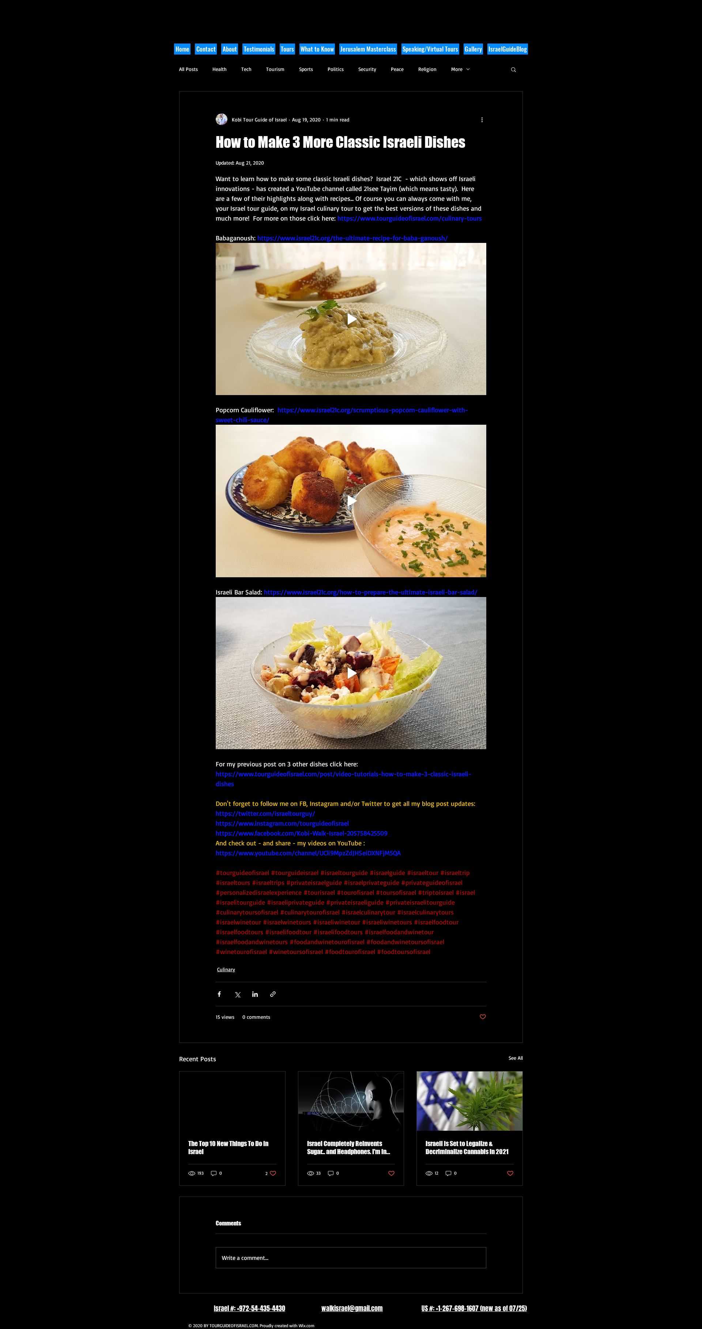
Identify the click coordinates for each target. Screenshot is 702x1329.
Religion (427, 69)
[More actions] (482, 119)
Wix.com (306, 1325)
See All (516, 1058)
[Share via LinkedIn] (255, 994)
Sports (306, 69)
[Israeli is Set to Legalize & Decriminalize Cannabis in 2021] (469, 1101)
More (457, 69)
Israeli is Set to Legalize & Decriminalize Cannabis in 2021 (467, 1148)
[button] (317, 49)
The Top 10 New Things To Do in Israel (228, 1148)
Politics (336, 69)
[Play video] (351, 319)
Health (219, 69)
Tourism (275, 69)
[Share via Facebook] (219, 994)
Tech (246, 69)
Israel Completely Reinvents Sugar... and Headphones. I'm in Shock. (346, 1148)
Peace (397, 69)
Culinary (226, 969)
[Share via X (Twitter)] (237, 994)
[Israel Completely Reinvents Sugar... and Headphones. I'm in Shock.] (351, 1101)
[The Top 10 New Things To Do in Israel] (232, 1101)
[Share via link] (272, 994)
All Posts (188, 69)
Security (367, 69)
